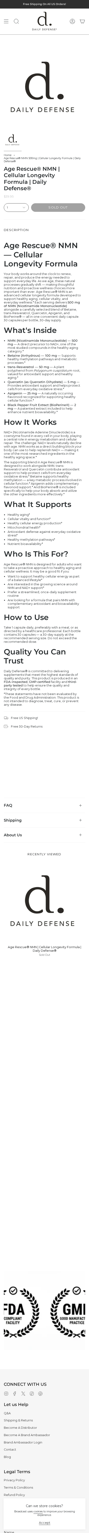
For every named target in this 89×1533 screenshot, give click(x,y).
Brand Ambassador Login (23, 1442)
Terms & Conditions (18, 1487)
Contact (10, 1449)
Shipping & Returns (18, 1420)
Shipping (13, 820)
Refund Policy (14, 1495)
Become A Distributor (20, 1427)
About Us (13, 835)
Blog (7, 1457)
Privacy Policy (14, 1480)
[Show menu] (6, 21)
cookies (38, 1511)
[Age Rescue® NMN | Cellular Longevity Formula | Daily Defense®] (44, 901)
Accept (44, 1522)
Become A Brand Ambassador (27, 1435)
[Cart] (82, 21)
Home (7, 155)
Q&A (7, 1413)
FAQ (8, 805)
